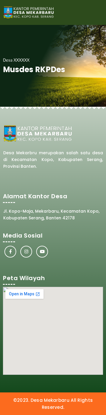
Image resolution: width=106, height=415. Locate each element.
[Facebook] (10, 252)
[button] (97, 12)
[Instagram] (26, 252)
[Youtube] (42, 252)
